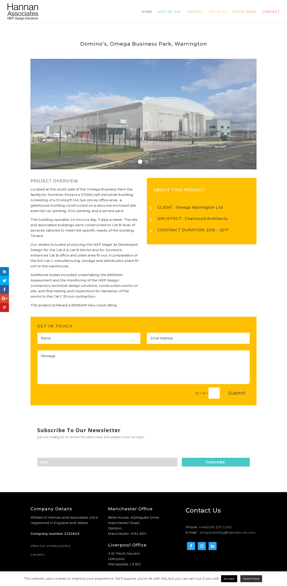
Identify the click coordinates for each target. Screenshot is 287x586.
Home (147, 11)
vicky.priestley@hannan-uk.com (227, 532)
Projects (218, 11)
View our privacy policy (50, 546)
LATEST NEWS (245, 11)
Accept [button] (229, 578)
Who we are (169, 11)
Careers (37, 554)
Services (195, 11)
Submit (236, 393)
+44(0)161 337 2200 (215, 527)
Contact (271, 11)
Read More (251, 578)
